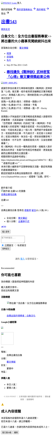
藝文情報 (23, 48)
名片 (9, 60)
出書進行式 (23, 221)
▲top (3, 226)
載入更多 (5, 232)
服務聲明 (30, 399)
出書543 (9, 21)
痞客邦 (27, 210)
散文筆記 (22, 218)
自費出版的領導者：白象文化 (21, 316)
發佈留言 (5, 249)
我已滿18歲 (6, 432)
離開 (16, 432)
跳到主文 (5, 29)
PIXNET (13, 396)
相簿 (9, 53)
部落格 (10, 57)
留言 (34, 210)
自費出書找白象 (9, 194)
